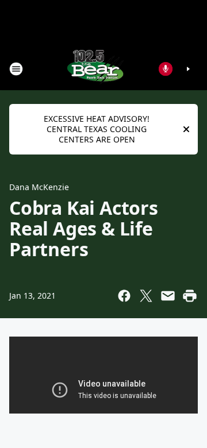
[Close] (186, 129)
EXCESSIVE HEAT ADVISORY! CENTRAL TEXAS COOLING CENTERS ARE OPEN (97, 129)
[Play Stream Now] (188, 69)
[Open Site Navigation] (16, 69)
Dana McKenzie (39, 186)
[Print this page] (190, 296)
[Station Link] (95, 68)
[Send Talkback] (165, 69)
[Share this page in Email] (168, 296)
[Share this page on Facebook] (124, 296)
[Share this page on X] (146, 296)
